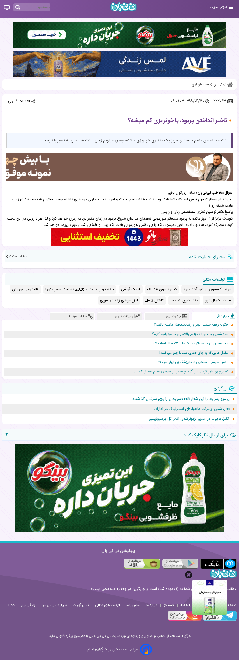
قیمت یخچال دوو (218, 300)
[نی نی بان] (123, 7)
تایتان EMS (154, 300)
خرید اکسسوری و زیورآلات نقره (207, 289)
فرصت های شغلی (107, 605)
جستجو (169, 605)
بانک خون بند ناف (184, 300)
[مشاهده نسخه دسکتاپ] (6, 8)
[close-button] (188, 575)
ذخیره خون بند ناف (162, 289)
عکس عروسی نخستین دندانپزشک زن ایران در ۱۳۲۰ (192, 362)
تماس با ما (133, 605)
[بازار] (142, 564)
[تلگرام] (219, 620)
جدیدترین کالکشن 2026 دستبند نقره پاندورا (79, 289)
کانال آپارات (81, 605)
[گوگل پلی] (180, 564)
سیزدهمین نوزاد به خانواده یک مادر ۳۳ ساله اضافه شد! (190, 343)
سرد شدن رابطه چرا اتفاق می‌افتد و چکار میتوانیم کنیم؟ (190, 334)
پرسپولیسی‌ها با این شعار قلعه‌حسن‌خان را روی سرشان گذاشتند (181, 399)
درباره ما (151, 605)
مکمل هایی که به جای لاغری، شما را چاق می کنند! (193, 353)
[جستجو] (17, 7)
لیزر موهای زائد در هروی (119, 300)
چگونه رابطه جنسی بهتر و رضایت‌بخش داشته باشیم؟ (191, 325)
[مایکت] (218, 564)
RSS (11, 605)
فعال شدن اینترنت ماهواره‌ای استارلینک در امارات (192, 409)
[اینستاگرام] (185, 620)
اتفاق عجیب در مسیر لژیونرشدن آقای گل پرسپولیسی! (189, 419)
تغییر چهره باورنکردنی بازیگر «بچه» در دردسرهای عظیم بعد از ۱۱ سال (181, 371)
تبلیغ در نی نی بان (54, 605)
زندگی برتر (28, 605)
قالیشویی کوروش (25, 289)
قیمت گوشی (130, 289)
